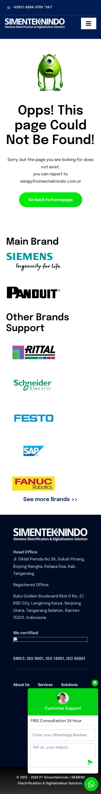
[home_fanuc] (50, 530)
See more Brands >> (50, 499)
